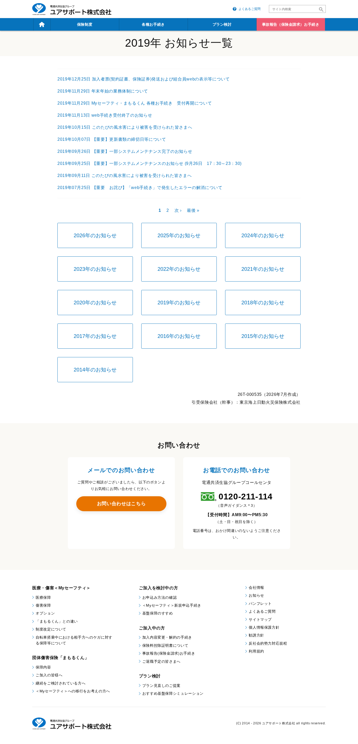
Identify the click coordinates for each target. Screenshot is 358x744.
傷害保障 (43, 605)
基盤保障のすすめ (157, 613)
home (42, 24)
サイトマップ (260, 619)
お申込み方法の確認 (159, 597)
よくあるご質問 (249, 9)
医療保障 (43, 597)
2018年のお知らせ (262, 302)
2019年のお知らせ (179, 302)
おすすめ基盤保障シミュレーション (173, 693)
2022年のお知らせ (179, 269)
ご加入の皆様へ (49, 675)
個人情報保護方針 (264, 627)
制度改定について (51, 629)
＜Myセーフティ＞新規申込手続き (171, 605)
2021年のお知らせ (262, 269)
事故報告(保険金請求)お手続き (168, 653)
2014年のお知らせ (95, 370)
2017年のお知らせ (95, 336)
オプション (45, 613)
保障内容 (43, 667)
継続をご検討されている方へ (60, 683)
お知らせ (256, 595)
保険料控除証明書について (165, 645)
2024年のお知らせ (262, 235)
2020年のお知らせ (95, 302)
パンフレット (260, 603)
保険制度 (84, 24)
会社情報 (256, 587)
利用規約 (256, 651)
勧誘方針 (256, 635)
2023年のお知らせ (95, 269)
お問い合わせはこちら (121, 503)
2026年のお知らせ (95, 235)
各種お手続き (153, 24)
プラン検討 (222, 24)
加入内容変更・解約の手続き (167, 637)
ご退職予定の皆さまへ (161, 661)
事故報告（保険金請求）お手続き (290, 24)
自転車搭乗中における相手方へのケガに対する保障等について (74, 640)
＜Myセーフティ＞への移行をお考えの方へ (73, 691)
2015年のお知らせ (262, 336)
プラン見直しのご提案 (161, 685)
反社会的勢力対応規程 (268, 643)
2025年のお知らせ (179, 235)
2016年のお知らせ (179, 336)
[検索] (321, 9)
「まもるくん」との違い (57, 621)
